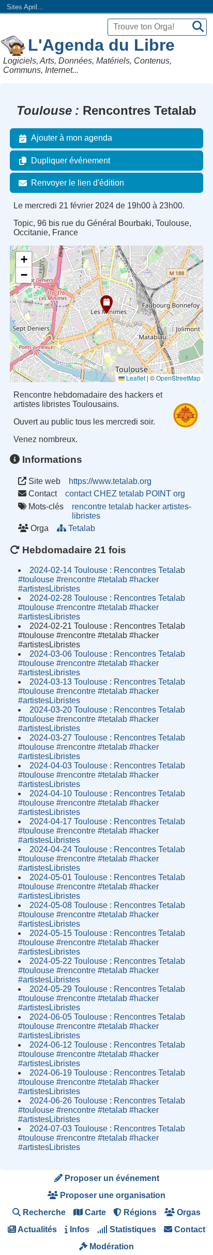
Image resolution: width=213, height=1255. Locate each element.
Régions (139, 1212)
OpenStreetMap (178, 377)
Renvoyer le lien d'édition (77, 182)
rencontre (89, 506)
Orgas (188, 1212)
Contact (188, 1229)
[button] (106, 304)
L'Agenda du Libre (101, 45)
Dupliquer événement (70, 160)
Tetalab (81, 528)
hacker (147, 506)
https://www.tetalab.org (110, 481)
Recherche (43, 1212)
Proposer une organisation (111, 1195)
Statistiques (132, 1229)
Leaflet (135, 377)
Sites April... (25, 7)
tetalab (121, 506)
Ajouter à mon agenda (71, 137)
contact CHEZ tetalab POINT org (125, 493)
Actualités (36, 1229)
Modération (110, 1246)
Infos (78, 1229)
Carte (94, 1212)
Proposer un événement (111, 1178)
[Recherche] (198, 27)
